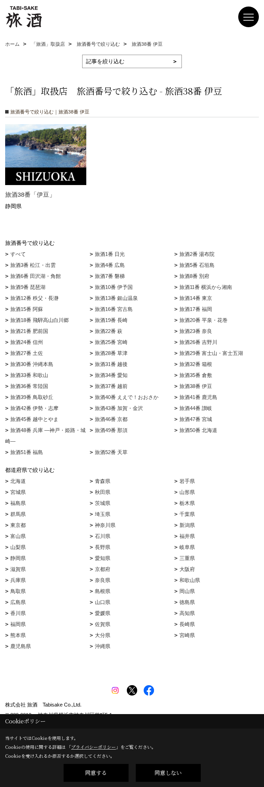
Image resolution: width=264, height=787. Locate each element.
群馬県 (18, 514)
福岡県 (18, 624)
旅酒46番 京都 (111, 419)
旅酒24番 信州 (26, 342)
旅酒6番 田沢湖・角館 (35, 276)
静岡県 (18, 558)
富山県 (18, 536)
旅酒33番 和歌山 (29, 375)
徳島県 (187, 602)
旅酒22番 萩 (108, 331)
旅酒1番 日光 (110, 254)
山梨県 (18, 547)
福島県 (18, 503)
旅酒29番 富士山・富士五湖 (211, 353)
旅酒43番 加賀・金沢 (119, 408)
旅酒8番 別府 (194, 276)
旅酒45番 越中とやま (34, 419)
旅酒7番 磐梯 (110, 276)
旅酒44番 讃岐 (195, 408)
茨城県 (102, 503)
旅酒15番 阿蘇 (26, 309)
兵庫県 (18, 580)
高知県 (187, 613)
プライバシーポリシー (93, 747)
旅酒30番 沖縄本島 (31, 364)
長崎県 (187, 624)
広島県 (18, 602)
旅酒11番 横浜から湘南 (205, 287)
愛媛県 (102, 613)
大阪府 (187, 569)
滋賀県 (18, 569)
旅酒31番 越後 (111, 364)
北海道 (18, 481)
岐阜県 (187, 547)
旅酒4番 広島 (110, 265)
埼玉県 (102, 514)
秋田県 (102, 492)
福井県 (187, 536)
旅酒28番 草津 (111, 353)
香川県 (18, 613)
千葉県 (187, 514)
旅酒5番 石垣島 (196, 265)
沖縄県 (102, 646)
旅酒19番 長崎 (111, 320)
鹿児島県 (20, 646)
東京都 (18, 525)
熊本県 (18, 635)
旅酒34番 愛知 (111, 375)
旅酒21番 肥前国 (29, 331)
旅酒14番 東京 (195, 298)
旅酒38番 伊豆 (195, 386)
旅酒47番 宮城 (195, 419)
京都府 (102, 569)
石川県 (102, 536)
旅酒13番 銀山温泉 (116, 298)
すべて (18, 254)
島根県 (102, 591)
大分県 (102, 635)
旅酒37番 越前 (111, 386)
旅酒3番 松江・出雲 (33, 265)
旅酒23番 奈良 (195, 331)
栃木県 (187, 503)
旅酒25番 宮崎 (111, 342)
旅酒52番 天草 (111, 452)
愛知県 (102, 558)
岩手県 (187, 481)
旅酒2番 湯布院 (196, 254)
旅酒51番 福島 (26, 452)
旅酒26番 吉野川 (198, 342)
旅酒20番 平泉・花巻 (203, 320)
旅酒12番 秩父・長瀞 (34, 298)
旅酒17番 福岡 (195, 309)
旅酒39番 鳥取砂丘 (31, 397)
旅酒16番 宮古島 (114, 309)
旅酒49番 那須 (111, 430)
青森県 (102, 481)
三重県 (187, 558)
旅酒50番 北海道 (198, 430)
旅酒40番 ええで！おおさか (126, 397)
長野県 (102, 547)
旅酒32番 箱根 (195, 364)
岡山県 (187, 591)
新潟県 (187, 525)
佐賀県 (102, 624)
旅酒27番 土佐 (26, 353)
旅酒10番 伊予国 (114, 287)
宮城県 (18, 492)
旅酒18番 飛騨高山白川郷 (39, 320)
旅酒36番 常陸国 (29, 386)
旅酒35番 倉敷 (195, 375)
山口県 (102, 602)
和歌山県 (189, 580)
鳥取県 (18, 591)
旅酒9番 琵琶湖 (27, 287)
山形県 (187, 492)
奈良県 (102, 580)
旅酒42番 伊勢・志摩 (34, 408)
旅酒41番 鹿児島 (198, 397)
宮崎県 (187, 635)
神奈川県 (105, 525)
